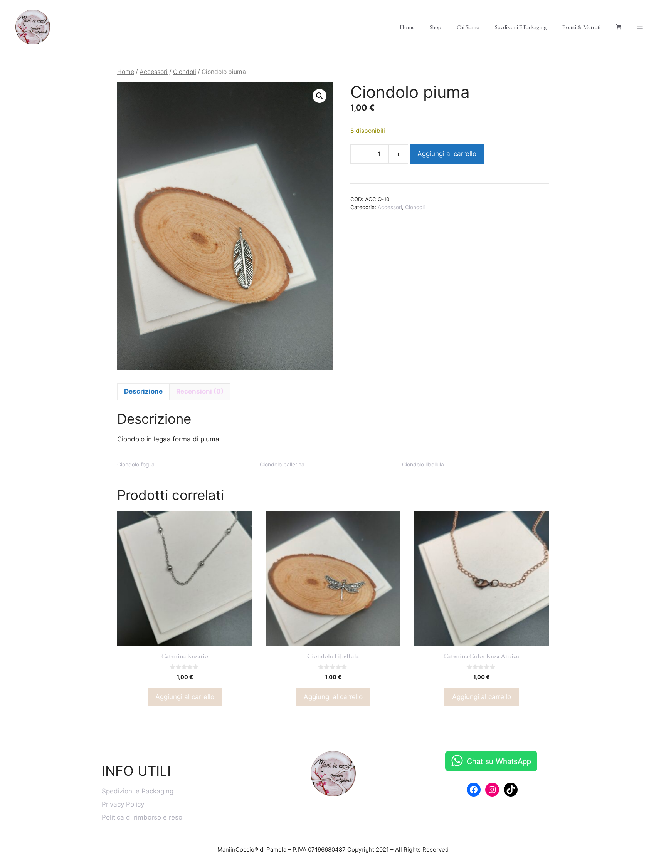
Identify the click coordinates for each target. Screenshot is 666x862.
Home (407, 26)
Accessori (154, 71)
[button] (319, 96)
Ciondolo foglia (136, 464)
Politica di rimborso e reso (142, 817)
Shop (435, 26)
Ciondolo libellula (423, 464)
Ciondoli (184, 71)
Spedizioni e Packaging (521, 26)
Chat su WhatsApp (499, 760)
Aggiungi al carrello (446, 154)
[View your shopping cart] (618, 27)
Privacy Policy (123, 804)
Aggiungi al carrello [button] (184, 697)
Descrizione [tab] (143, 391)
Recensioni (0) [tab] (200, 391)
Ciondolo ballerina (282, 464)
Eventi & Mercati (581, 26)
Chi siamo (468, 26)
